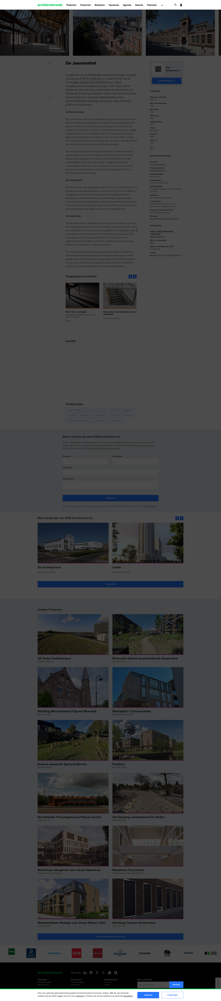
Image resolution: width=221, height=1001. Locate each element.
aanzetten (128, 996)
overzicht (80, 996)
